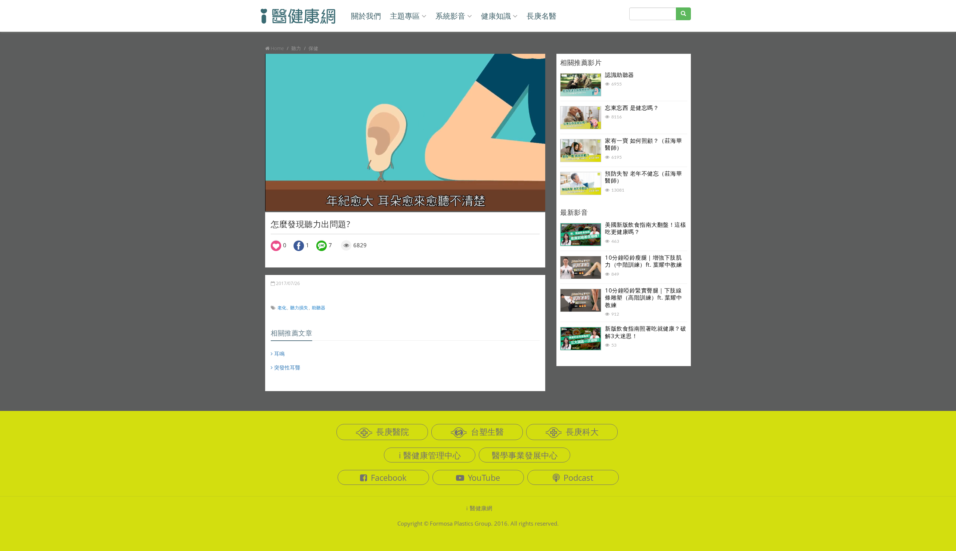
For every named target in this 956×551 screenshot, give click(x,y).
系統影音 (450, 16)
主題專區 (405, 16)
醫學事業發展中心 (525, 455)
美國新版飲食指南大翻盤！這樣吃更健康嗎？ (645, 228)
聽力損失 (299, 307)
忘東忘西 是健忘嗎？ (632, 107)
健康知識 (496, 16)
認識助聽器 (619, 74)
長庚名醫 (541, 16)
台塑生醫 (487, 431)
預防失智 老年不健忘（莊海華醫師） (643, 177)
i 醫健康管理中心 (430, 455)
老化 (281, 307)
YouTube (484, 477)
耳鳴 (279, 353)
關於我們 (366, 16)
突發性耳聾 (286, 367)
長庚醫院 (392, 431)
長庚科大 (582, 431)
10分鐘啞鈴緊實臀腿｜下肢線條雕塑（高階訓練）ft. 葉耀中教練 (643, 298)
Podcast (578, 477)
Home (277, 48)
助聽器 (318, 307)
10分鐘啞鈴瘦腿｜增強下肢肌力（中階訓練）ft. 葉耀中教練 (643, 261)
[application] (405, 132)
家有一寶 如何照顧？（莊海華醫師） (643, 144)
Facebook (389, 477)
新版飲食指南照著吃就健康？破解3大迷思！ (645, 332)
